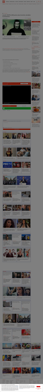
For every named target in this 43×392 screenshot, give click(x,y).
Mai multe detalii (17, 386)
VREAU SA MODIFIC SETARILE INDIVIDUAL (38, 388)
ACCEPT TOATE (38, 386)
